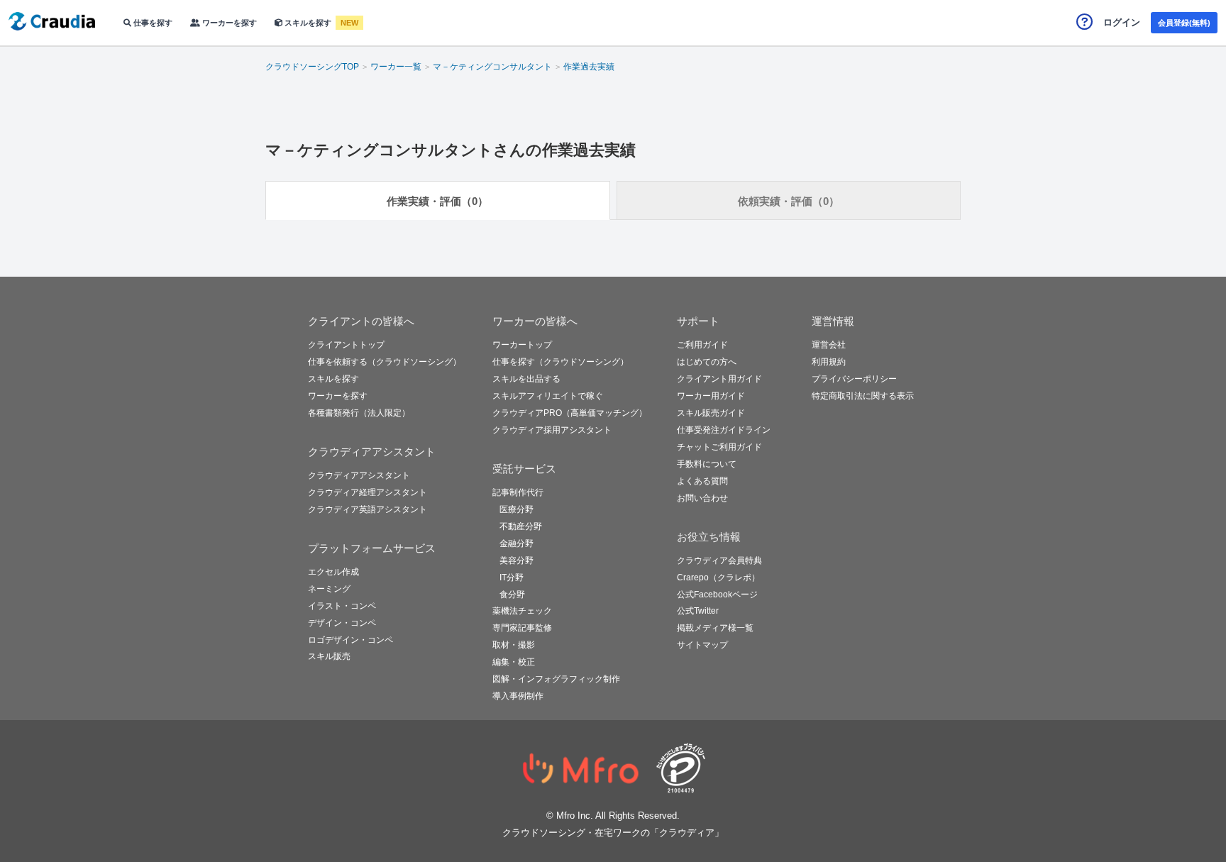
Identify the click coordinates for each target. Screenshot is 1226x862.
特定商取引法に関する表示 (863, 396)
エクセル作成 (333, 572)
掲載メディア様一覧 (715, 628)
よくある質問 (702, 481)
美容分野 (516, 560)
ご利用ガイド (702, 345)
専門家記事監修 (522, 628)
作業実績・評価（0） (437, 201)
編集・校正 (513, 662)
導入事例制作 (517, 696)
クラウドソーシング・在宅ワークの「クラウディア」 (613, 832)
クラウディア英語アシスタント (367, 509)
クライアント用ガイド (719, 379)
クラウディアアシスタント (359, 475)
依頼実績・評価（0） (788, 201)
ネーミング (329, 589)
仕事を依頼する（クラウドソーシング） (384, 362)
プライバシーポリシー (854, 379)
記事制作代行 (517, 492)
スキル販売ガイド (711, 413)
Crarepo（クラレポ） (718, 577)
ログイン (1121, 22)
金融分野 (516, 543)
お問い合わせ (702, 498)
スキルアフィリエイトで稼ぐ (547, 396)
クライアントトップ (346, 345)
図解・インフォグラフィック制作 (556, 679)
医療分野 (516, 509)
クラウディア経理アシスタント (367, 492)
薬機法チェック (522, 611)
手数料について (706, 464)
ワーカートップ (522, 345)
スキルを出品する (526, 379)
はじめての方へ (706, 362)
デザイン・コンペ (342, 623)
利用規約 (829, 362)
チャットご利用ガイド (719, 447)
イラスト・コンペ (342, 606)
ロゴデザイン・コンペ (350, 640)
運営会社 (829, 345)
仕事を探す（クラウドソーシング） (560, 362)
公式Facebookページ (717, 594)
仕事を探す (151, 22)
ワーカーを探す (228, 22)
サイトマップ (702, 645)
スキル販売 (329, 656)
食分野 (512, 594)
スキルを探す (307, 22)
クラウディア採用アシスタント (552, 430)
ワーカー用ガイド (711, 396)
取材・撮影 (513, 645)
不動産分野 (520, 526)
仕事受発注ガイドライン (724, 430)
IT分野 (511, 577)
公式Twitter (698, 611)
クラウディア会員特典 (719, 560)
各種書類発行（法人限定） (359, 413)
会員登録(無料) (1184, 22)
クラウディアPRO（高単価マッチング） (569, 413)
